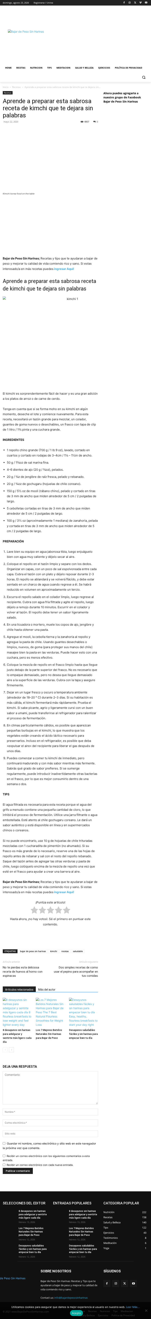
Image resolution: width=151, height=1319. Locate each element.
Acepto (76, 1313)
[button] (143, 77)
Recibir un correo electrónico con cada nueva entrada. (40, 1164)
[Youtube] (146, 3)
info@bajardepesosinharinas (71, 1297)
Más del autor (46, 989)
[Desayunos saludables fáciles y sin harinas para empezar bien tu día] (83, 1012)
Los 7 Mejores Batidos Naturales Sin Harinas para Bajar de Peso (49, 1034)
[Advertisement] (103, 35)
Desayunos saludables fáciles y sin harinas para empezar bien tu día (83, 1034)
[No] (146, 1310)
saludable (78, 951)
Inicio (5, 87)
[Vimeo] (140, 3)
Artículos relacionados (19, 989)
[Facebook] (124, 3)
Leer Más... (133, 1307)
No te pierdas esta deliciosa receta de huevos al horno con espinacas (22, 972)
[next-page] (11, 1049)
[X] (135, 3)
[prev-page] (5, 1049)
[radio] (34, 910)
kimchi (53, 951)
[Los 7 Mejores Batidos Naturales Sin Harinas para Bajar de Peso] (50, 1012)
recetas (65, 951)
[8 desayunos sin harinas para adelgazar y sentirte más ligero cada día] (17, 1012)
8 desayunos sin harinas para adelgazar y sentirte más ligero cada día (33, 1214)
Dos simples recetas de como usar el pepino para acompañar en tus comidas (76, 972)
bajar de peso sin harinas (33, 951)
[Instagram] (129, 3)
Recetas (16, 87)
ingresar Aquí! (64, 269)
